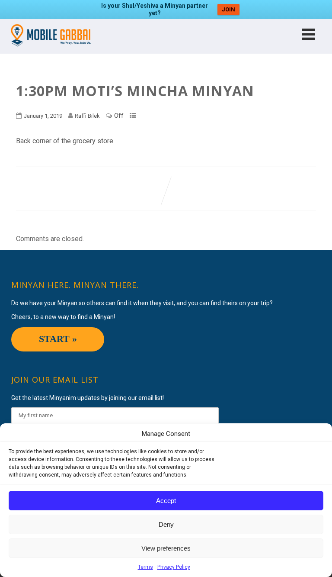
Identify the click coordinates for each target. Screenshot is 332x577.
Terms (145, 567)
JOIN (228, 9)
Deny (166, 524)
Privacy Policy (173, 567)
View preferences (166, 548)
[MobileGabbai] (50, 49)
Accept (166, 500)
